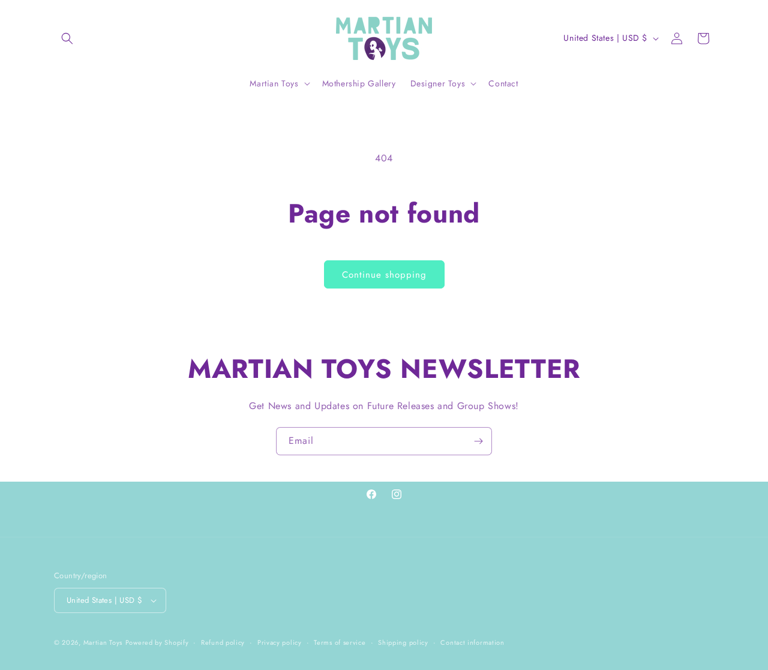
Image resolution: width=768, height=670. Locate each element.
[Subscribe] (478, 441)
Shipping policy (403, 642)
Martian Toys (102, 642)
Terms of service (339, 642)
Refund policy (223, 642)
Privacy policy (279, 642)
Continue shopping (384, 274)
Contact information (472, 642)
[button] (67, 38)
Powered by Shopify (157, 642)
